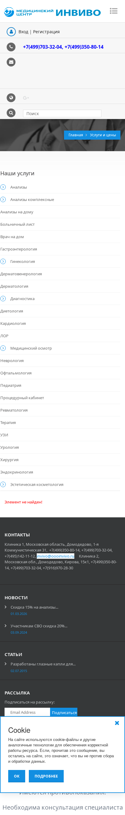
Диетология (11, 311)
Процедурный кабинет (22, 397)
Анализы (18, 187)
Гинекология (22, 261)
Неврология (12, 360)
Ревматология (14, 410)
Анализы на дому (16, 212)
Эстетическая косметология (36, 484)
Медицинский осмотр (31, 348)
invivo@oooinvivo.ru (55, 556)
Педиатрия (10, 385)
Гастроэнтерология (18, 249)
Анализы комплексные (32, 199)
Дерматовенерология (21, 274)
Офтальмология (16, 373)
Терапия (8, 422)
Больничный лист (17, 224)
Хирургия (9, 459)
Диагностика (22, 298)
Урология (9, 447)
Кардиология (13, 323)
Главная (76, 134)
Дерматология (14, 286)
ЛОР (4, 335)
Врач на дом (12, 236)
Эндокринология (16, 472)
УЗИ (4, 435)
